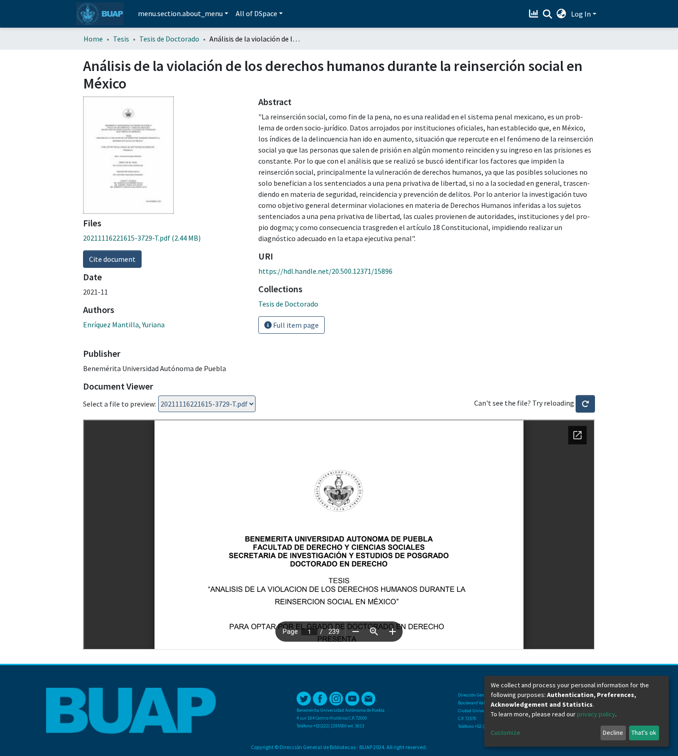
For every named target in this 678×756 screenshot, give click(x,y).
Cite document (112, 259)
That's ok (643, 732)
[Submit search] (547, 14)
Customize (505, 732)
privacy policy (596, 714)
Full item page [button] (295, 325)
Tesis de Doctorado (169, 38)
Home (93, 38)
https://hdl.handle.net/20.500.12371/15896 (325, 271)
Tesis (121, 38)
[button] (561, 13)
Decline (613, 732)
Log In (581, 13)
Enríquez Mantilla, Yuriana (124, 324)
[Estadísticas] (534, 13)
